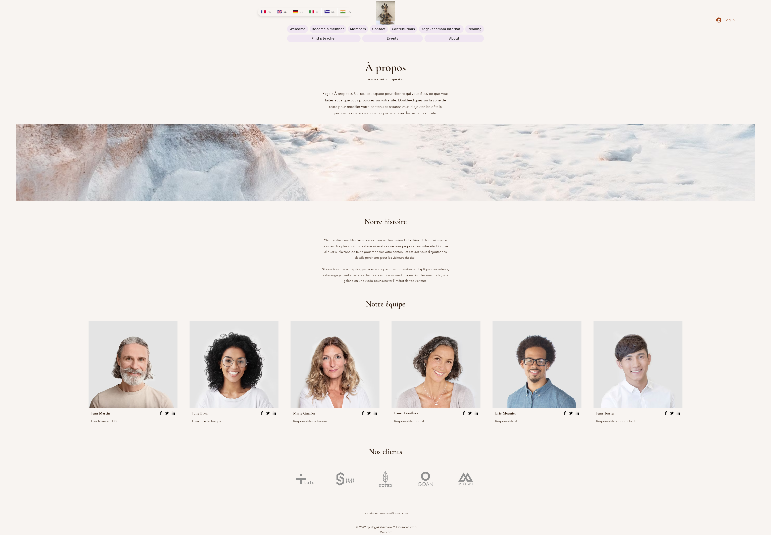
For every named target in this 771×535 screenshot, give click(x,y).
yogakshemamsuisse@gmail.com (386, 513)
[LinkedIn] (173, 413)
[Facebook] (160, 413)
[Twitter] (167, 413)
